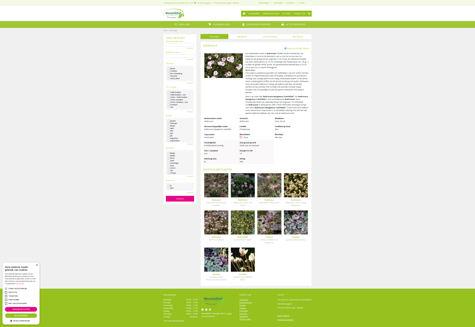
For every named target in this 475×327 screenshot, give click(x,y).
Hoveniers (243, 299)
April (172, 128)
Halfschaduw (175, 92)
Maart (172, 126)
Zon (171, 107)
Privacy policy (245, 319)
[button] (21, 321)
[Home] (244, 14)
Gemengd (174, 163)
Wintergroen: (170, 180)
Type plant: (170, 63)
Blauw (172, 155)
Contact (301, 3)
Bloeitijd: (169, 116)
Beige (172, 153)
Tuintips (242, 308)
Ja (171, 185)
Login (229, 313)
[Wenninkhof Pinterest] (206, 309)
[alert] (21, 294)
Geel (172, 160)
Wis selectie (190, 48)
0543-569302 (283, 316)
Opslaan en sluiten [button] (21, 309)
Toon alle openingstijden (173, 320)
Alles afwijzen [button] (21, 316)
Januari (173, 121)
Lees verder (20, 284)
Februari (173, 123)
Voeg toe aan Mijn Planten (298, 48)
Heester (173, 76)
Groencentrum (245, 302)
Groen (172, 168)
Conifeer (173, 71)
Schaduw (174, 104)
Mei (171, 131)
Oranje (173, 173)
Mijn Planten (298, 36)
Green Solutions (208, 316)
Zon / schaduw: (171, 87)
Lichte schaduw (176, 99)
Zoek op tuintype (270, 36)
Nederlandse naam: (173, 52)
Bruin (172, 158)
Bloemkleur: (170, 148)
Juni (171, 133)
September (175, 140)
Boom (172, 68)
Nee (172, 188)
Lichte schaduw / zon (179, 102)
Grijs (172, 165)
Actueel (242, 305)
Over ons (243, 313)
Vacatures (291, 3)
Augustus (174, 138)
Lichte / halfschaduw (178, 97)
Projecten (243, 311)
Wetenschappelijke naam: (175, 41)
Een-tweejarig (176, 73)
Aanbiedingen (264, 3)
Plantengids (278, 3)
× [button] (37, 265)
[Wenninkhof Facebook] (202, 309)
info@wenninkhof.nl (285, 319)
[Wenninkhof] (173, 13)
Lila (171, 170)
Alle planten (242, 36)
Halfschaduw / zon (178, 95)
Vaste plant (175, 78)
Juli (171, 135)
